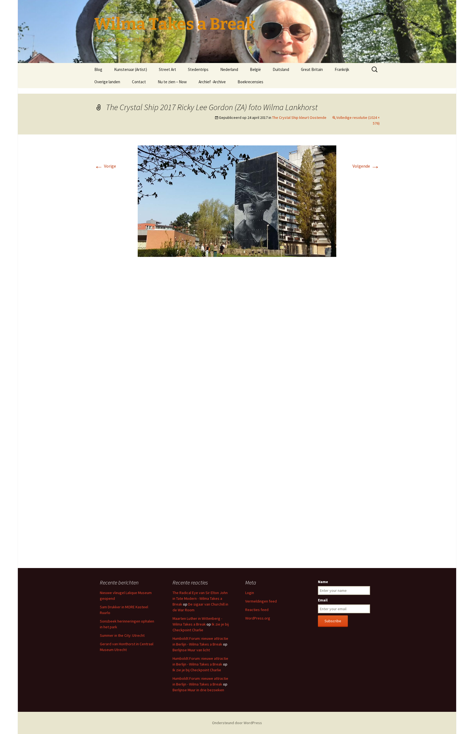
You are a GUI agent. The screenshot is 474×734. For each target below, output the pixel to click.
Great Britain (312, 69)
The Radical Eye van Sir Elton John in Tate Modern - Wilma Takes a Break (200, 598)
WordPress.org (257, 618)
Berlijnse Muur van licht (191, 649)
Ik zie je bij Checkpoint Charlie (197, 669)
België (255, 69)
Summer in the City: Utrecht (122, 635)
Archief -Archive (212, 81)
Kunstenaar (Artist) (130, 69)
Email (323, 600)
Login (249, 592)
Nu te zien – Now (172, 81)
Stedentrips (198, 69)
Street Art (167, 69)
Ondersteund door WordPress (237, 722)
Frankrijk (342, 69)
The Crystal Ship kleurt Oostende (299, 117)
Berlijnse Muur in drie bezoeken (198, 689)
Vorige (105, 166)
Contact (139, 81)
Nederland (229, 69)
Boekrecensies (250, 81)
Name (323, 581)
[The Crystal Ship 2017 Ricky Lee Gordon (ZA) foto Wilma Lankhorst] (237, 200)
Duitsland (281, 69)
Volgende (366, 166)
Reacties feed (257, 609)
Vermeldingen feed (261, 601)
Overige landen (107, 81)
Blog (98, 69)
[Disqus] (237, 342)
